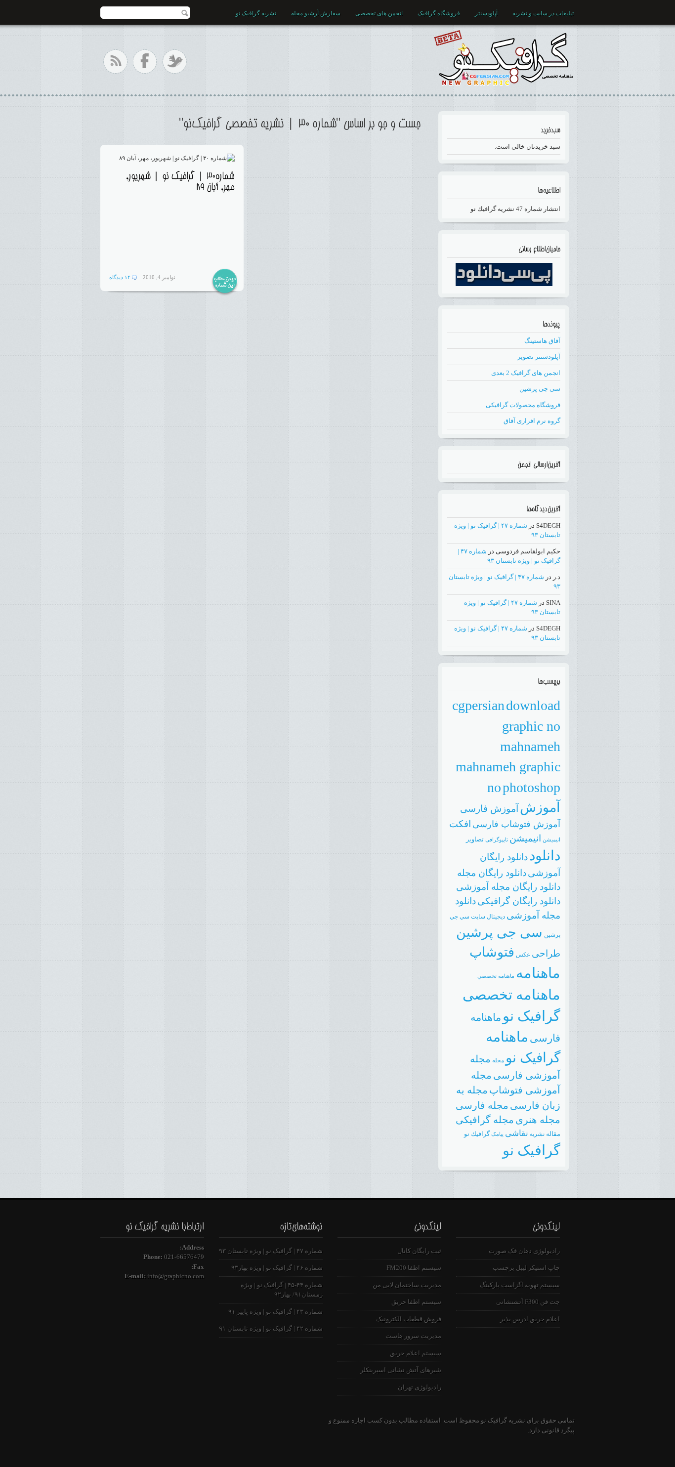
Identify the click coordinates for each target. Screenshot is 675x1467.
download (533, 705)
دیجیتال (496, 916)
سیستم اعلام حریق (415, 1353)
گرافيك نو (477, 1133)
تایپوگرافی (496, 839)
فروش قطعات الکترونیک (408, 1319)
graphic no (531, 726)
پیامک (497, 1134)
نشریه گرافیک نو (256, 13)
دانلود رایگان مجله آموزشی (508, 886)
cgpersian (478, 705)
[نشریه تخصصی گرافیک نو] (503, 56)
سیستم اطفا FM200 (413, 1267)
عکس (523, 954)
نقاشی (516, 1133)
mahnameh (530, 746)
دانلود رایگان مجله (491, 873)
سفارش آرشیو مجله (315, 13)
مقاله (553, 1133)
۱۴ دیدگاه (119, 277)
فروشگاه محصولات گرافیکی (523, 405)
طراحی (546, 953)
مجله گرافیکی (485, 1119)
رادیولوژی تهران (419, 1387)
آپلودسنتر (486, 13)
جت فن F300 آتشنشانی (528, 1301)
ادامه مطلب (225, 282)
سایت (478, 916)
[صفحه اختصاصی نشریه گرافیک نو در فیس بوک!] (145, 61)
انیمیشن (525, 838)
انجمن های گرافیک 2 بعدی (525, 373)
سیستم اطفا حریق (416, 1301)
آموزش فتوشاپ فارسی (516, 824)
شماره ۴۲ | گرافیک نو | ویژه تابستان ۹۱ (271, 1328)
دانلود (544, 855)
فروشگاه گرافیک (439, 13)
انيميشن (551, 839)
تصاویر (475, 839)
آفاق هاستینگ (542, 340)
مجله (498, 1060)
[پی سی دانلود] (504, 284)
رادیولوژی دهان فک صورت (524, 1251)
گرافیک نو (531, 1150)
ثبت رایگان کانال (419, 1251)
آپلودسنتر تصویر (538, 356)
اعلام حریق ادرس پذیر (530, 1319)
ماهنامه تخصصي (495, 976)
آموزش (540, 807)
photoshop (531, 787)
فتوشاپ (491, 952)
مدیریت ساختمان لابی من (407, 1285)
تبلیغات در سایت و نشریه (543, 13)
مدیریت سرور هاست (413, 1336)
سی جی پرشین (539, 388)
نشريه (537, 1134)
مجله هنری (537, 1119)
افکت (460, 824)
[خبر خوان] (115, 61)
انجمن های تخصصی (379, 13)
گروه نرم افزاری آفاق (532, 420)
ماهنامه (538, 973)
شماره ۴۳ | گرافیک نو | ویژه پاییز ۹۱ (275, 1311)
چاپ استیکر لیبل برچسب (526, 1267)
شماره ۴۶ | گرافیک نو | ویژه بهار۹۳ (277, 1267)
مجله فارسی (482, 1105)
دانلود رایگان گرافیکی (518, 901)
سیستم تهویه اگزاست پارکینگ (520, 1285)
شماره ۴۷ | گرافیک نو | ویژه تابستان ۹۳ (271, 1251)
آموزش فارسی (489, 808)
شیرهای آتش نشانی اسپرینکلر (400, 1370)
